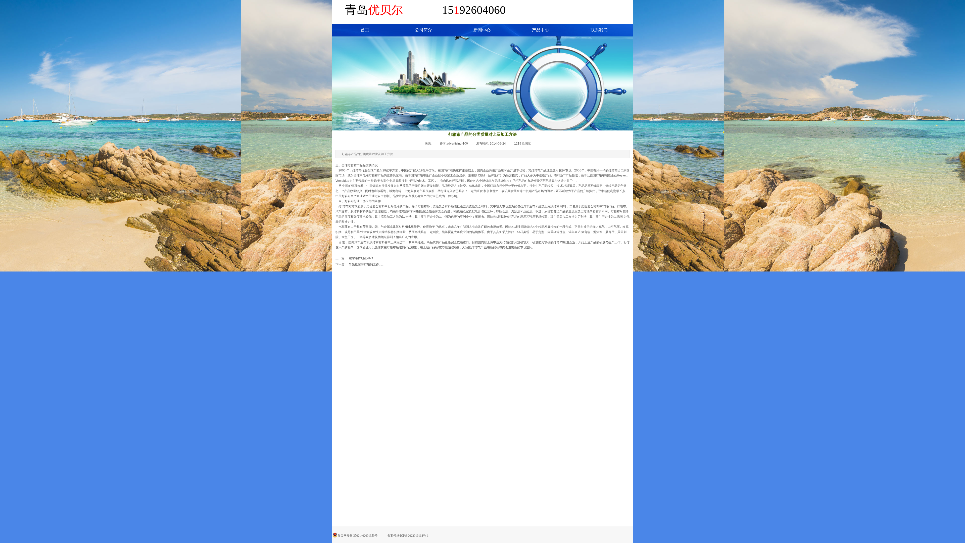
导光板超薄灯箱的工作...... (359, 264)
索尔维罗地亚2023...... (356, 258)
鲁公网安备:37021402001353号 (357, 535)
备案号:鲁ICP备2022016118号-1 (407, 535)
